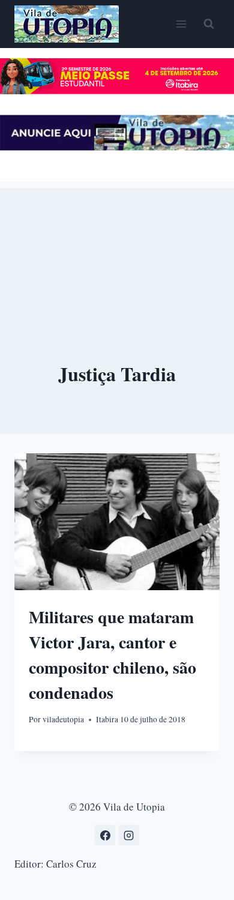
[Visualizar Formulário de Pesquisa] (209, 24)
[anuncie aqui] (117, 147)
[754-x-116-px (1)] (117, 90)
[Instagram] (129, 835)
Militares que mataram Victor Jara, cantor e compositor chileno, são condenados (112, 655)
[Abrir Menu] (181, 23)
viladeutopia (63, 719)
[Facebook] (105, 835)
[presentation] (117, 521)
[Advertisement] (117, 248)
